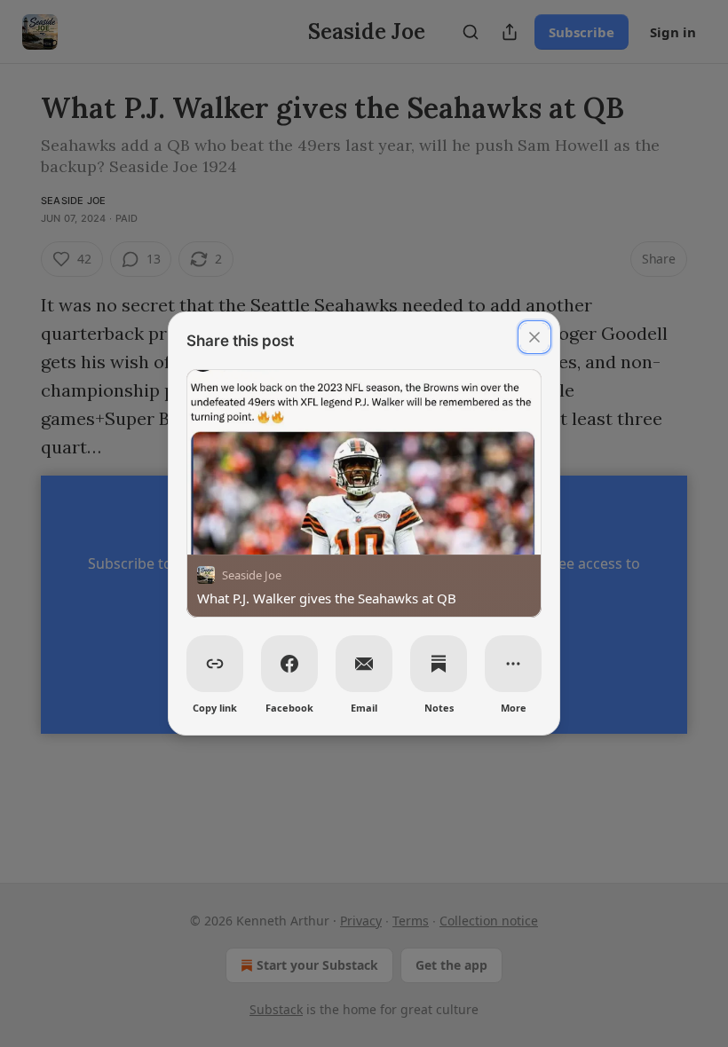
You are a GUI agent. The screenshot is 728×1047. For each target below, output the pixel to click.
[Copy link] (214, 663)
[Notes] (438, 663)
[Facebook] (289, 663)
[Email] (364, 663)
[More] (513, 663)
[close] (534, 337)
